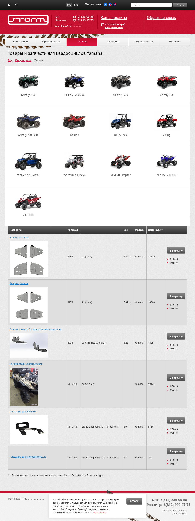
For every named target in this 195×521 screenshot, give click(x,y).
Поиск (180, 5)
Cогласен (134, 501)
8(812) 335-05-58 (83, 16)
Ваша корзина (114, 17)
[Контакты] (16, 4)
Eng (76, 4)
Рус (69, 4)
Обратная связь (161, 17)
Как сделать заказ (114, 27)
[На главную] (9, 4)
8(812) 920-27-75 (83, 20)
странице (99, 512)
